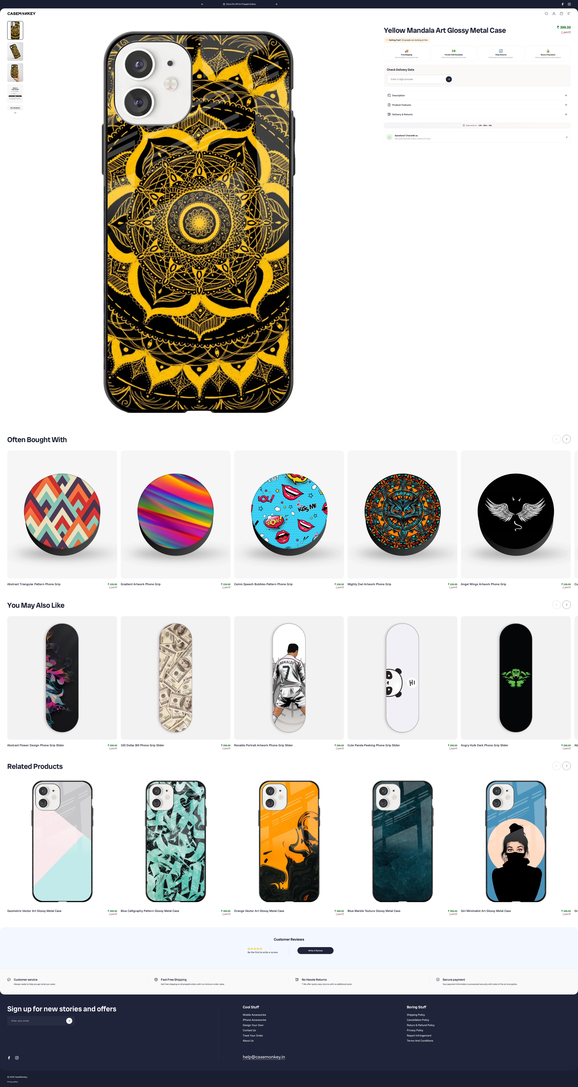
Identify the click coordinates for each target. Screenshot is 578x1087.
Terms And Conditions (420, 1040)
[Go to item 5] (15, 114)
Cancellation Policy (418, 1020)
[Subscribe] (69, 1021)
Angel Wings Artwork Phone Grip (483, 584)
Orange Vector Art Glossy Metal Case (259, 911)
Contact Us (249, 1030)
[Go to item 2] (15, 51)
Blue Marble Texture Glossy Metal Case (374, 911)
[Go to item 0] (15, 30)
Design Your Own (253, 1025)
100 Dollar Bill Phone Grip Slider (142, 745)
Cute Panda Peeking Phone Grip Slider (374, 745)
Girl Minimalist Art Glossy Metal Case (486, 911)
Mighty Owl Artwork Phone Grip (369, 584)
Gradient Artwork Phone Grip (141, 584)
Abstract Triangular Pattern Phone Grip (34, 584)
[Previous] (202, 4)
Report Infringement (419, 1035)
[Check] (449, 79)
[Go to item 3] (15, 72)
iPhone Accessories (254, 1020)
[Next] (276, 4)
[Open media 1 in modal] (198, 222)
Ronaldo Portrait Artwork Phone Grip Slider (263, 745)
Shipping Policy (416, 1014)
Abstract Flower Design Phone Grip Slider (35, 745)
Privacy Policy (415, 1030)
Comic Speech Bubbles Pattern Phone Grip (263, 584)
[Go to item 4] (15, 93)
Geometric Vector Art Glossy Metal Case (34, 911)
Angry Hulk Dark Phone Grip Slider (484, 745)
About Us (248, 1040)
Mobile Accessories (254, 1014)
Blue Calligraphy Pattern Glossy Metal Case (150, 911)
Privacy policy (12, 1082)
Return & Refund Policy (421, 1025)
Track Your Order (253, 1035)
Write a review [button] (315, 950)
